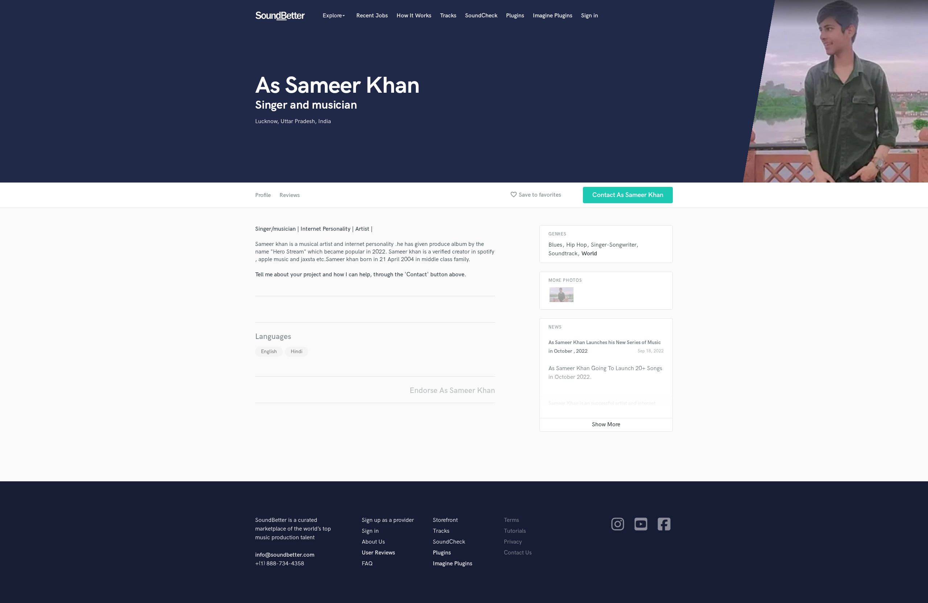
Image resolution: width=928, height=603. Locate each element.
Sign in (589, 15)
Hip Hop (576, 245)
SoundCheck (481, 15)
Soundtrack (562, 253)
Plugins (515, 15)
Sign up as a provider (388, 520)
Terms (511, 520)
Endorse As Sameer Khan (452, 390)
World (589, 253)
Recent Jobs (372, 15)
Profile (263, 195)
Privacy (513, 542)
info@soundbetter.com (284, 555)
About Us (373, 542)
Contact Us (518, 552)
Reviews (289, 195)
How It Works (414, 15)
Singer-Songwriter (613, 245)
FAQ (367, 563)
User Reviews (378, 552)
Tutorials (515, 531)
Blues (555, 245)
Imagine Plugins (552, 15)
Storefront (445, 520)
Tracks (448, 15)
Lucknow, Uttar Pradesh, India (293, 121)
